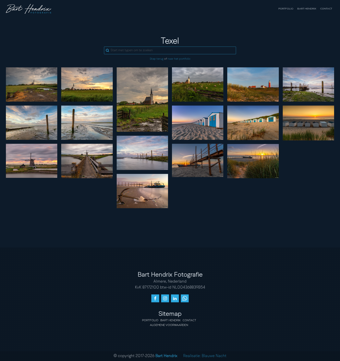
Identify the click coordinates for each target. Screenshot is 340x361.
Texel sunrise (253, 161)
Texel (87, 122)
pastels (142, 152)
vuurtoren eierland (253, 84)
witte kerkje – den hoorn (197, 84)
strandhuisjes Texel (253, 123)
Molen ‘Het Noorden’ (87, 161)
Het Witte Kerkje (87, 84)
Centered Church (31, 84)
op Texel (142, 99)
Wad (31, 122)
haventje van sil (308, 84)
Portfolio (285, 8)
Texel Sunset (308, 123)
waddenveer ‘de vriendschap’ (197, 160)
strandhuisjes (197, 122)
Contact (326, 8)
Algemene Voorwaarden (169, 325)
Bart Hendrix (306, 8)
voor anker (142, 191)
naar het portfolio (179, 59)
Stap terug (156, 59)
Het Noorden (31, 161)
